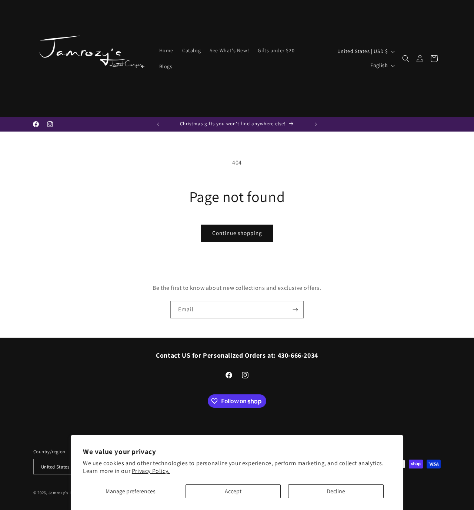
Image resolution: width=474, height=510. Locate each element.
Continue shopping (237, 232)
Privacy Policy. (151, 471)
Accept (233, 491)
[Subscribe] (295, 309)
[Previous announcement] (158, 124)
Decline (336, 491)
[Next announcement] (316, 124)
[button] (406, 58)
